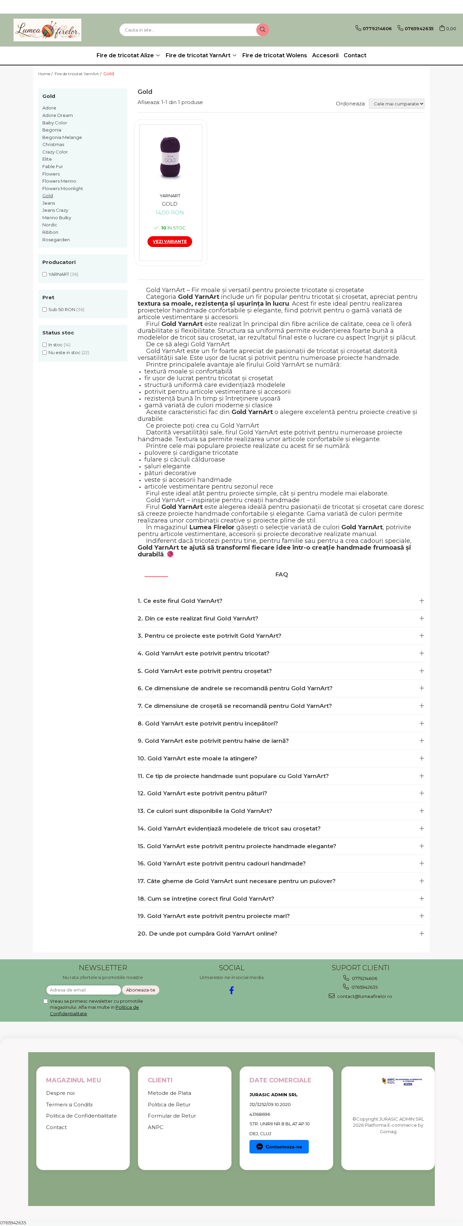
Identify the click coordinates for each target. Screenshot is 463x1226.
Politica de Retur (169, 1104)
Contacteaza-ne (284, 1146)
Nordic (49, 224)
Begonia (51, 129)
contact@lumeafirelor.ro (364, 996)
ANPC (155, 1127)
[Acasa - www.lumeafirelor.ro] (47, 30)
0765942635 (364, 987)
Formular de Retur (172, 1115)
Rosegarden (56, 239)
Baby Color (54, 122)
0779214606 (364, 978)
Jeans (48, 203)
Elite (47, 159)
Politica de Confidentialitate (81, 1115)
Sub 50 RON (61, 309)
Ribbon (50, 232)
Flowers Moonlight (62, 188)
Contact (355, 55)
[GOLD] (170, 156)
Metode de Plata (169, 1093)
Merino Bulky (56, 217)
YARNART (58, 274)
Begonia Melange (62, 137)
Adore (49, 107)
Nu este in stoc (64, 352)
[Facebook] (232, 990)
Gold (47, 195)
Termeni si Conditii (69, 1104)
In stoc (55, 344)
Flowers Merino (59, 181)
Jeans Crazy (55, 210)
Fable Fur (52, 166)
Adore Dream (57, 115)
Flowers (51, 174)
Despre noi (60, 1093)
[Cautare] (262, 29)
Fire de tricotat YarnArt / (78, 73)
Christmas (53, 144)
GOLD (170, 204)
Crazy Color (55, 152)
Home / (46, 73)
